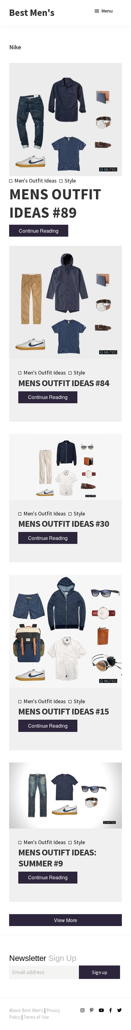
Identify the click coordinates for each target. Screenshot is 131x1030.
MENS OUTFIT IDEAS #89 (55, 203)
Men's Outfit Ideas (35, 180)
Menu (107, 11)
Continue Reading (38, 230)
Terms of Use (36, 1017)
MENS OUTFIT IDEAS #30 (63, 523)
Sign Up (42, 958)
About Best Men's (26, 1010)
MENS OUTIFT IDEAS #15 (63, 711)
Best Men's (32, 12)
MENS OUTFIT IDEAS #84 (63, 383)
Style (70, 180)
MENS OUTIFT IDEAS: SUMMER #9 (57, 857)
